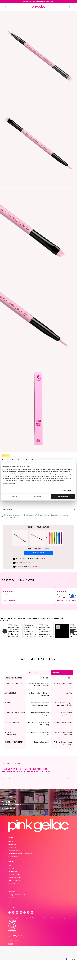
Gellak (10, 841)
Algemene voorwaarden (39, 918)
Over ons (11, 892)
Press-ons (12, 848)
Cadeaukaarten (13, 857)
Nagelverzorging (14, 851)
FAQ (10, 865)
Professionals (13, 883)
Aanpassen (37, 496)
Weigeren (14, 496)
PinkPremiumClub (14, 877)
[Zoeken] (6, 7)
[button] (15, 631)
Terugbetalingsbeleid (14, 918)
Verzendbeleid (52, 918)
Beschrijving (7, 510)
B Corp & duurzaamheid (16, 895)
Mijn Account (12, 871)
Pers (10, 901)
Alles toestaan (63, 496)
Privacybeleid (27, 918)
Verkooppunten (13, 907)
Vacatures (11, 904)
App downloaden (14, 880)
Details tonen (66, 490)
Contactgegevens (63, 918)
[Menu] (2, 7)
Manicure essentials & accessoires (20, 854)
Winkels (11, 898)
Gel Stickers (12, 844)
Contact (11, 868)
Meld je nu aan (70, 779)
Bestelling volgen (14, 874)
